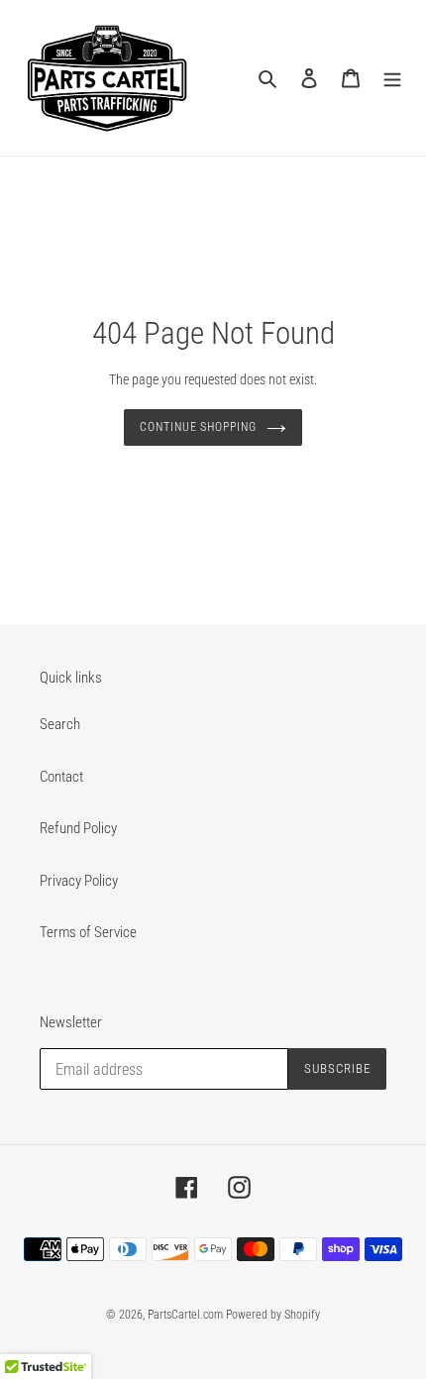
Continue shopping (199, 427)
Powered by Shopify (273, 1315)
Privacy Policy (79, 881)
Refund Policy (78, 828)
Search (60, 724)
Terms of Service (88, 932)
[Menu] (392, 77)
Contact (61, 777)
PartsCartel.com (185, 1315)
